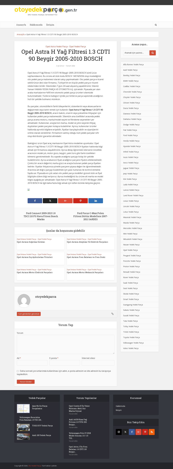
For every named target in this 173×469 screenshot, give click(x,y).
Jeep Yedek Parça (130, 173)
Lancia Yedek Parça (131, 190)
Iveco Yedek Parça (130, 162)
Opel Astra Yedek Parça (57, 46)
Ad (19, 358)
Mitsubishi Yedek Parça (132, 239)
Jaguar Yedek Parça (131, 168)
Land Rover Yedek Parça (133, 195)
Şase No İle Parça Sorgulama (39, 407)
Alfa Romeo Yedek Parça (133, 64)
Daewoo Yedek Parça (132, 113)
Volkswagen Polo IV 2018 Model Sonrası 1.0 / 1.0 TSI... (80, 435)
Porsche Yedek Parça (132, 261)
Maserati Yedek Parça (132, 217)
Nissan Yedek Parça (131, 244)
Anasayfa (21, 24)
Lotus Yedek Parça (131, 212)
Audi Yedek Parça (130, 70)
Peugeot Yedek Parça (132, 255)
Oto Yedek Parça (34, 466)
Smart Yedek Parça (131, 299)
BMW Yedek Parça (130, 81)
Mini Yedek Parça (130, 233)
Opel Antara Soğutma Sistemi (31, 242)
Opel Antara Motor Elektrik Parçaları (35, 272)
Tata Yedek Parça (130, 321)
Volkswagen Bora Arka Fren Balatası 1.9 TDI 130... (31, 418)
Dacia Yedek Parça (131, 108)
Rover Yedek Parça (131, 277)
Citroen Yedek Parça (131, 102)
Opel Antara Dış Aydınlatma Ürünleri (35, 257)
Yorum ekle (70, 66)
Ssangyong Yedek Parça (133, 304)
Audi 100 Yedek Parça (41, 435)
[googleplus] (138, 432)
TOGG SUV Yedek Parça (42, 425)
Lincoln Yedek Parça (131, 206)
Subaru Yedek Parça (131, 310)
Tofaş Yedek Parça (131, 326)
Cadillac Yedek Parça (131, 86)
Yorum (20, 333)
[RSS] (152, 432)
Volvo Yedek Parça (130, 348)
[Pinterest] (145, 432)
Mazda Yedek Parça (131, 223)
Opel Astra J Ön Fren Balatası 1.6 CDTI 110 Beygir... (78, 449)
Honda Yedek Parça (131, 141)
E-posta (53, 358)
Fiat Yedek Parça (130, 130)
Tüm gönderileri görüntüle (28, 314)
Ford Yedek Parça (130, 135)
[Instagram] (119, 432)
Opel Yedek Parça (77, 46)
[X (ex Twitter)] (125, 432)
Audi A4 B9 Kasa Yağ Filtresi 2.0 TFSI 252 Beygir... (78, 422)
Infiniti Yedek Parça (131, 152)
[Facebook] (132, 432)
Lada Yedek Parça (130, 184)
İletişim (50, 24)
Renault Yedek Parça (131, 272)
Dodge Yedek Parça (131, 124)
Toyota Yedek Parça (131, 337)
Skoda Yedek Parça (131, 294)
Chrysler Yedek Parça (131, 97)
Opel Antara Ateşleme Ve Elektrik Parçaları (87, 242)
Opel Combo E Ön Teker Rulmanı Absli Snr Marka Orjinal (79, 408)
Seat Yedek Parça (130, 288)
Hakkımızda (36, 24)
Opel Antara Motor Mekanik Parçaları (85, 272)
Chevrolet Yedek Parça (132, 92)
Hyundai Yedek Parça (131, 146)
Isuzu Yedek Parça (130, 157)
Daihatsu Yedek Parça (132, 119)
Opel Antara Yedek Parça (26, 239)
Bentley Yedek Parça (131, 75)
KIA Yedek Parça (130, 179)
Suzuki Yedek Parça (131, 315)
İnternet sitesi (88, 358)
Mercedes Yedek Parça (132, 228)
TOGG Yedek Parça (131, 332)
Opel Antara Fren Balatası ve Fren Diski (86, 257)
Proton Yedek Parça (131, 266)
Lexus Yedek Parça (131, 201)
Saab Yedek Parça (130, 283)
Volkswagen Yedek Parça (133, 343)
